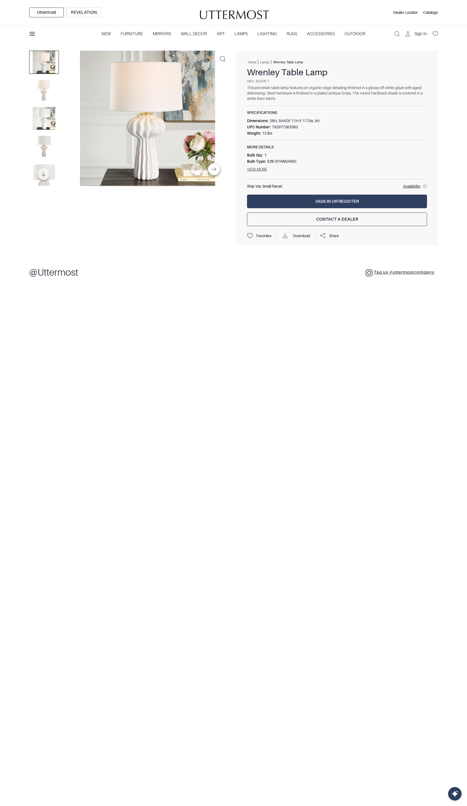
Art (221, 33)
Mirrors (162, 33)
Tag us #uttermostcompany (404, 272)
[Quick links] (455, 794)
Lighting (267, 33)
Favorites (263, 236)
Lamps (241, 33)
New (106, 33)
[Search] (397, 34)
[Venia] (233, 12)
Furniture (132, 33)
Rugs (291, 33)
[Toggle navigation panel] (32, 34)
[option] (46, 12)
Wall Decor (194, 33)
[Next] (214, 169)
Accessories (321, 33)
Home (252, 62)
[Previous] (197, 169)
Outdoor (355, 33)
